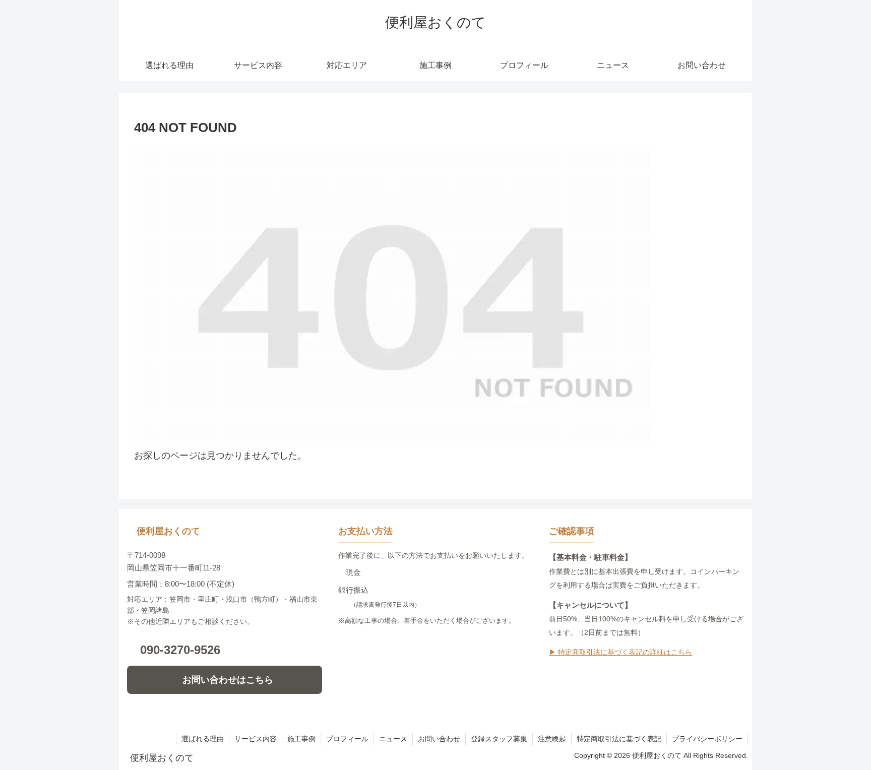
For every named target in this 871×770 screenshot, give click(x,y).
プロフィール (347, 739)
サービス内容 (255, 739)
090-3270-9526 (180, 650)
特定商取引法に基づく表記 (619, 739)
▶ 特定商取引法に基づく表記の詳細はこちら (620, 652)
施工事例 (301, 739)
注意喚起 (552, 739)
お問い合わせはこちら (227, 680)
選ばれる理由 (202, 739)
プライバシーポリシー (707, 739)
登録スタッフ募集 (499, 739)
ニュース (393, 739)
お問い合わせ (439, 739)
